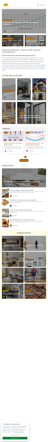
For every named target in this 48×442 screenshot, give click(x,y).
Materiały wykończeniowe (7, 38)
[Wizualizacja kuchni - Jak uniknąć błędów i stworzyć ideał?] (13, 259)
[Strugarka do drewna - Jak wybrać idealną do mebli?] (35, 275)
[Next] (25, 157)
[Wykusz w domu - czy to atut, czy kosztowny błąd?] (39, 89)
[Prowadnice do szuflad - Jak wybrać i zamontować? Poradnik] (24, 177)
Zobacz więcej (24, 160)
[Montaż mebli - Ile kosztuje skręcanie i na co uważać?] (9, 113)
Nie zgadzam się (15, 435)
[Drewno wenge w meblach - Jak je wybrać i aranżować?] (24, 89)
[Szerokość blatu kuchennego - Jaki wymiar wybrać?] (35, 259)
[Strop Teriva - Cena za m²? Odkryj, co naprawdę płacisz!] (35, 291)
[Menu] (38, 5)
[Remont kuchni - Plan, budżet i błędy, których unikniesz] (13, 275)
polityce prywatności (19, 432)
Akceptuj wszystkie (15, 438)
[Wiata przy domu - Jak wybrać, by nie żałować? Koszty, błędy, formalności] (13, 291)
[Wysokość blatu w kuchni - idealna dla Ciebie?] (35, 243)
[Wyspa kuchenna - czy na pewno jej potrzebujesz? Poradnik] (13, 243)
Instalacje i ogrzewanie (30, 38)
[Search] (41, 5)
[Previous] (23, 157)
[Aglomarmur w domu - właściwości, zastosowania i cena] (9, 89)
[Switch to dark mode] (44, 5)
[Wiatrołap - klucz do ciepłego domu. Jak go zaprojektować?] (31, 113)
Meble (20, 90)
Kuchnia (4, 243)
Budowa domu (37, 90)
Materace (6, 132)
